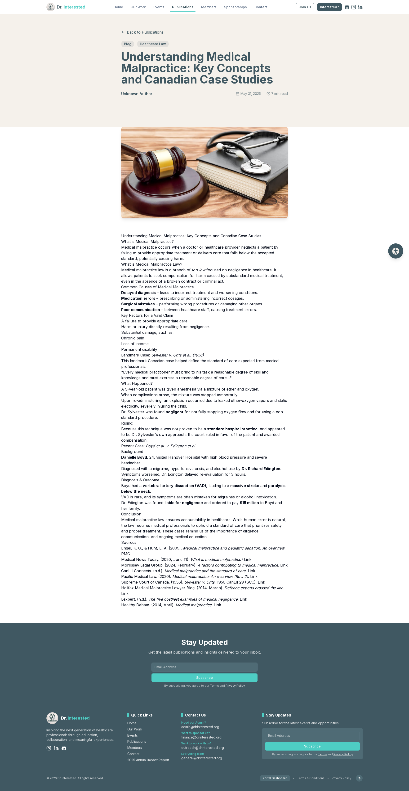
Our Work (138, 7)
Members (209, 7)
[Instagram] (353, 7)
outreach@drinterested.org (202, 748)
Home (118, 7)
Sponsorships (235, 7)
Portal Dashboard (275, 778)
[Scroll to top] (359, 778)
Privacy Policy (235, 685)
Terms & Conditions (311, 778)
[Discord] (347, 7)
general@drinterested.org (201, 758)
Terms (214, 685)
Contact (260, 7)
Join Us (305, 7)
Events (158, 7)
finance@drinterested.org (201, 737)
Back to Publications (145, 32)
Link (247, 559)
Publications (183, 7)
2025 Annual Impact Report (148, 760)
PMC (125, 553)
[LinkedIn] (360, 7)
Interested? (329, 7)
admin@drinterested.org (200, 727)
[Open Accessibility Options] (395, 251)
